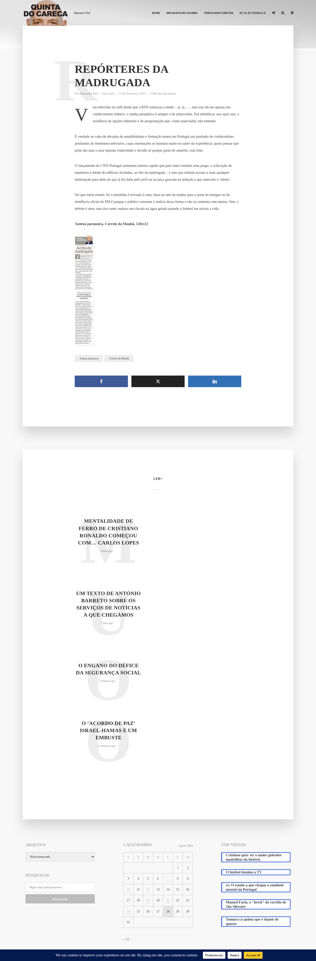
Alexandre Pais (88, 93)
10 (128, 889)
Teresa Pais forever (218, 13)
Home (156, 13)
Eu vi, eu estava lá (253, 13)
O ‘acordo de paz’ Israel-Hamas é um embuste (108, 730)
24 (128, 911)
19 (148, 900)
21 (168, 900)
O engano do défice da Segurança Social (108, 669)
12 (148, 889)
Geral (110, 93)
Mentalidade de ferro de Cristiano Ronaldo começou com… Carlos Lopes (108, 531)
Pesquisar (60, 899)
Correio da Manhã (119, 358)
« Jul (126, 939)
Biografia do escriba (182, 13)
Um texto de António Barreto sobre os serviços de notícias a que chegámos (108, 604)
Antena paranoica (88, 358)
